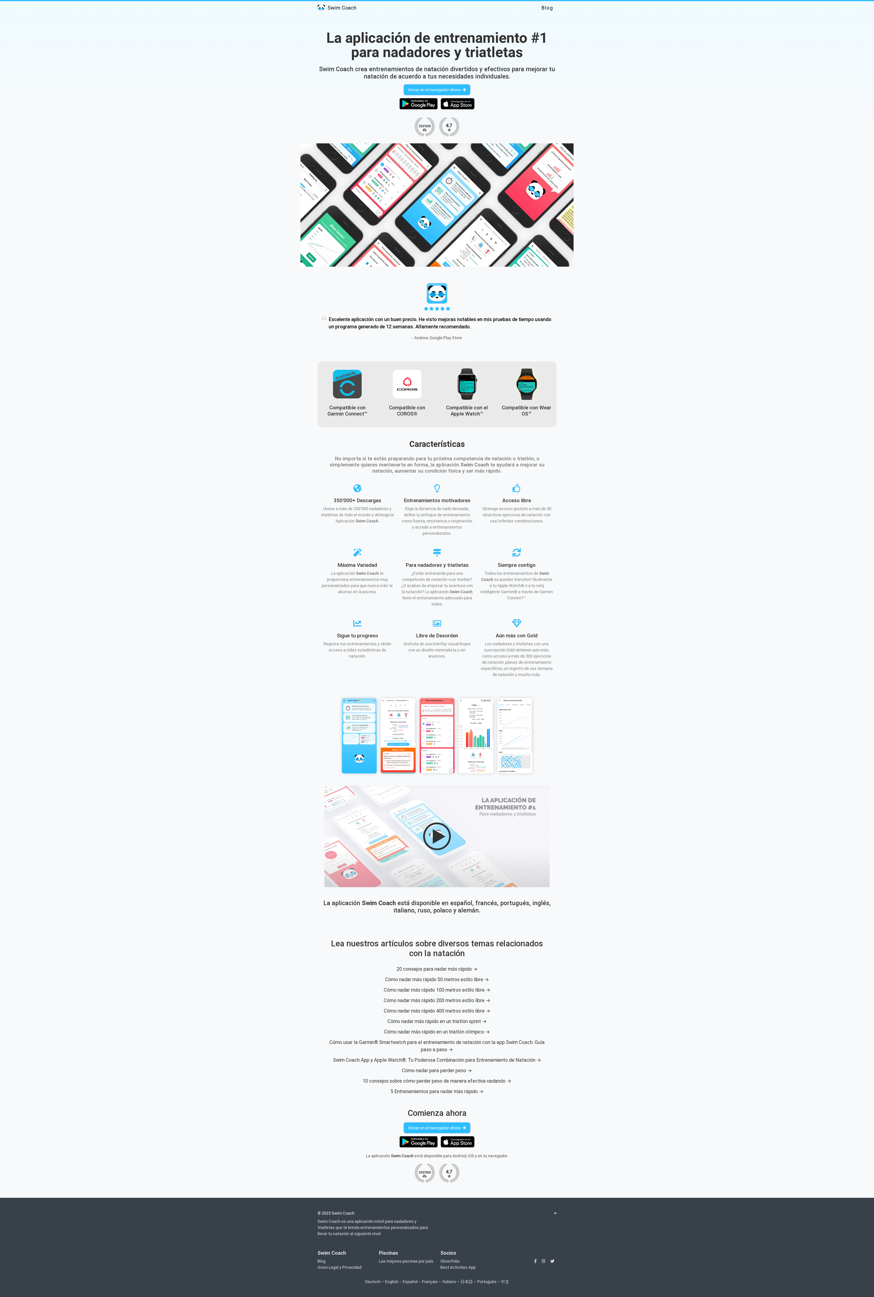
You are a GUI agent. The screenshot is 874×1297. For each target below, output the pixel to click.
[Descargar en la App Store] (458, 103)
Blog (547, 8)
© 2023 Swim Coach (336, 1213)
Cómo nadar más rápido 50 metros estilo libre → (437, 979)
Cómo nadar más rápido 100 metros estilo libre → (437, 990)
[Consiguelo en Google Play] (418, 103)
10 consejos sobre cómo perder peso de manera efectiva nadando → (437, 1081)
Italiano (449, 1281)
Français (430, 1281)
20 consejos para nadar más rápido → (437, 969)
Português (486, 1281)
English (391, 1281)
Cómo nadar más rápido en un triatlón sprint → (437, 1021)
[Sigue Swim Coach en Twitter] (552, 1261)
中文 (505, 1281)
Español (410, 1281)
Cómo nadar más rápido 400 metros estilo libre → (437, 1011)
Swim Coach (341, 8)
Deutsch (373, 1281)
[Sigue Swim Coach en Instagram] (544, 1261)
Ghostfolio (450, 1261)
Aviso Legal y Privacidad (339, 1267)
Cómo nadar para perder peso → (437, 1070)
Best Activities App (458, 1267)
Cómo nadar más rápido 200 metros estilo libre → (437, 1000)
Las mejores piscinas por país (406, 1261)
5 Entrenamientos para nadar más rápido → (437, 1091)
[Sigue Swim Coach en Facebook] (536, 1261)
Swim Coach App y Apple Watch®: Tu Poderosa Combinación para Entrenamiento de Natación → (437, 1060)
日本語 (466, 1281)
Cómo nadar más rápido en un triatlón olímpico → (437, 1032)
